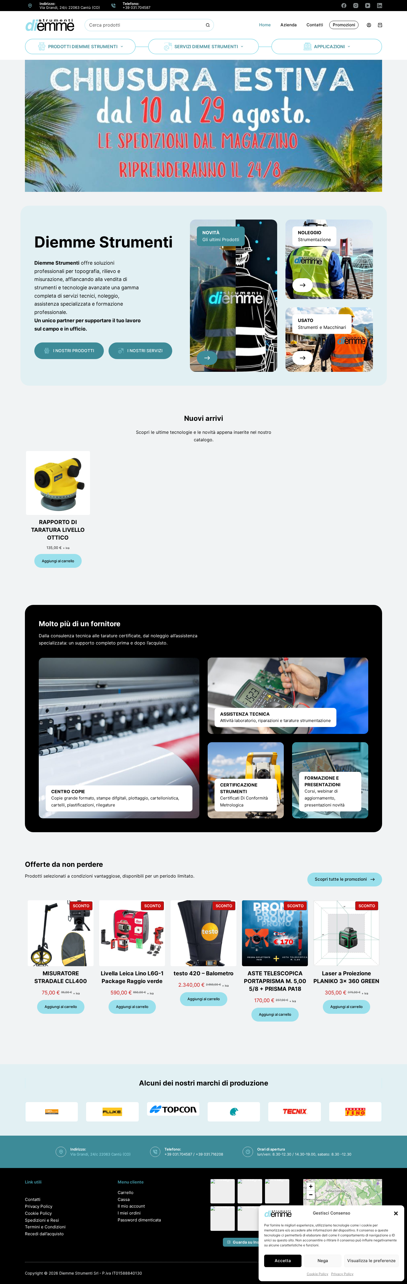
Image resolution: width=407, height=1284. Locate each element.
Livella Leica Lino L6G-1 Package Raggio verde (132, 977)
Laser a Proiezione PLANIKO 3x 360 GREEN (346, 977)
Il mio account (131, 1206)
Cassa (124, 1199)
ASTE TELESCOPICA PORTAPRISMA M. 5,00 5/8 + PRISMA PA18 (275, 981)
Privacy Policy (342, 1274)
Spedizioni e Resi (42, 1220)
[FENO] (355, 1111)
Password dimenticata (139, 1220)
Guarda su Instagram (253, 1242)
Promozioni (344, 24)
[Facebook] (343, 5)
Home (265, 24)
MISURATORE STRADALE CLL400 (60, 977)
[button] (396, 1213)
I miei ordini (129, 1213)
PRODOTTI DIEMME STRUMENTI (82, 46)
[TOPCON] (173, 1109)
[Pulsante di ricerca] (207, 25)
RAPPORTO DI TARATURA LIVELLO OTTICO (58, 530)
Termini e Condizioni (45, 1226)
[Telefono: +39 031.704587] (113, 5)
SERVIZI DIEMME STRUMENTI (206, 46)
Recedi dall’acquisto (44, 1233)
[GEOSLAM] (51, 1111)
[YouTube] (367, 5)
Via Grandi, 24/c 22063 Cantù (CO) (70, 7)
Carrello (125, 1192)
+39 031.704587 (136, 7)
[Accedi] (369, 25)
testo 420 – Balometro (203, 973)
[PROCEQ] (234, 1111)
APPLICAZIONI (329, 46)
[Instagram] (355, 5)
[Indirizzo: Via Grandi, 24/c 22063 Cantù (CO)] (30, 5)
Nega (323, 1260)
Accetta (283, 1260)
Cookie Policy (317, 1274)
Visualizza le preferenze (371, 1260)
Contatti (314, 24)
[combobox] (143, 25)
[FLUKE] (112, 1111)
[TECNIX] (294, 1111)
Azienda (288, 24)
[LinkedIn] (379, 5)
